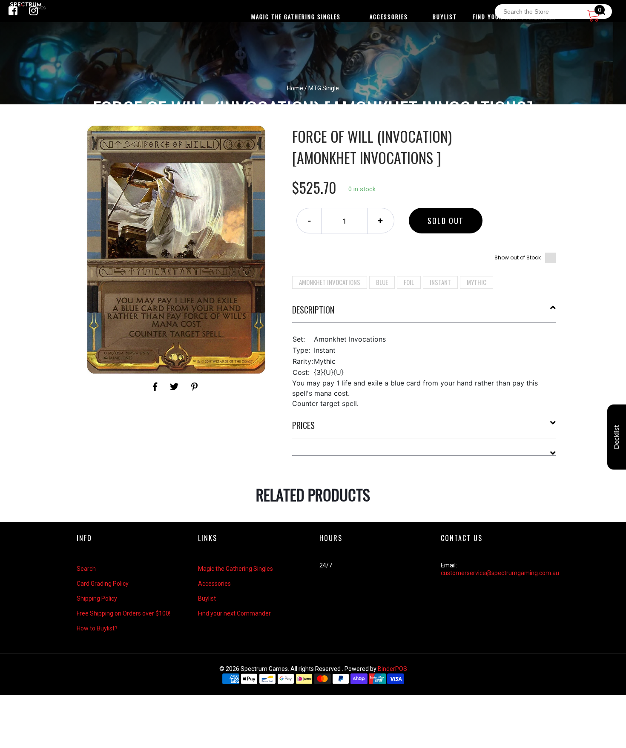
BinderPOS (392, 668)
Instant (440, 282)
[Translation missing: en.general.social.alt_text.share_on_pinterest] (194, 387)
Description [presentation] (313, 309)
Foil (409, 282)
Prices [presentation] (303, 425)
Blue (382, 282)
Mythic (476, 282)
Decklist (616, 437)
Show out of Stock (517, 257)
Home (295, 88)
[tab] (424, 313)
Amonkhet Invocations (329, 282)
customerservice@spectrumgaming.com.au (500, 573)
